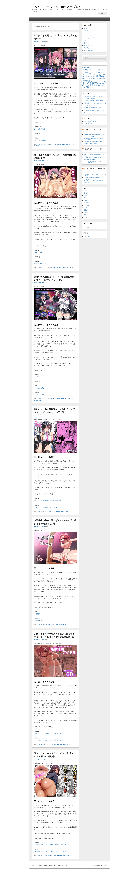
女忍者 (97, 78)
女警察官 (67, 511)
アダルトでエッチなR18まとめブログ (57, 7)
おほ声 (62, 511)
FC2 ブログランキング (89, 123)
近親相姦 (89, 87)
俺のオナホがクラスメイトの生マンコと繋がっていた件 (50, 845)
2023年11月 (86, 204)
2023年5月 (86, 214)
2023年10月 (86, 205)
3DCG (83, 67)
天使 (92, 78)
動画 (86, 40)
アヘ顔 (54, 398)
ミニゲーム (88, 38)
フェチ (64, 855)
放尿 (54, 267)
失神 (58, 744)
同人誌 (40, 511)
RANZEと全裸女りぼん (41, 252)
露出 (51, 267)
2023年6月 (86, 212)
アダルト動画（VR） (88, 50)
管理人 (43, 41)
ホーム (34, 19)
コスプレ (95, 70)
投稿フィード (87, 236)
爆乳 (51, 398)
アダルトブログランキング (90, 121)
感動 (97, 80)
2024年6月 (86, 192)
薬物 (55, 744)
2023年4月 (86, 216)
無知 (100, 83)
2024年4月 (86, 195)
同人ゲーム (44, 144)
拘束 (51, 144)
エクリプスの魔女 (39, 377)
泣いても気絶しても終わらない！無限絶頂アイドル (49, 733)
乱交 (87, 76)
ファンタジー (68, 398)
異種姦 (58, 398)
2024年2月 (86, 199)
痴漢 (88, 85)
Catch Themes (104, 865)
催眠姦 (99, 76)
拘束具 (63, 144)
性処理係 (94, 80)
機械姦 (37, 145)
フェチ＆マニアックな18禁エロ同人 (93, 169)
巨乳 (67, 144)
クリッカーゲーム (89, 37)
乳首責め (92, 76)
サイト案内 (86, 227)
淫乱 (96, 83)
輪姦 (61, 744)
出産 (73, 398)
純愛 (94, 85)
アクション (88, 33)
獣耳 (103, 83)
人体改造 (59, 144)
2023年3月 (86, 217)
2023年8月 (86, 209)
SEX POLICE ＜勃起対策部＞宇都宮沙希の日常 (47, 500)
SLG (86, 32)
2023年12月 (86, 202)
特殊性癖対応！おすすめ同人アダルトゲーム (93, 150)
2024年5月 (86, 194)
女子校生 (53, 624)
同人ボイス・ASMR (88, 45)
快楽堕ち (58, 511)
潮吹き (70, 144)
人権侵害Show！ (39, 614)
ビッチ (101, 72)
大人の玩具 (61, 624)
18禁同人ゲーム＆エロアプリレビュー (93, 130)
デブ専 (91, 72)
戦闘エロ (100, 80)
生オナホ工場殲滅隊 (40, 129)
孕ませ (60, 267)
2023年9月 (86, 207)
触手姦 (101, 84)
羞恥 (73, 267)
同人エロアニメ (87, 44)
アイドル (51, 744)
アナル (54, 144)
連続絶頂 (69, 744)
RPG (40, 144)
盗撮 (91, 85)
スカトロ (69, 267)
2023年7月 (86, 211)
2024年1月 (86, 200)
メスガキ (102, 74)
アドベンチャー (89, 35)
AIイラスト (86, 47)
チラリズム (87, 72)
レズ (83, 76)
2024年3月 (86, 197)
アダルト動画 (87, 49)
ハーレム (96, 72)
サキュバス (101, 70)
